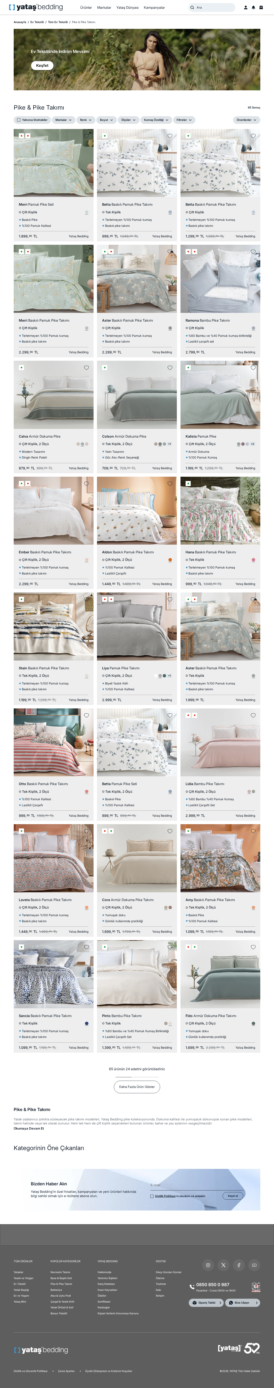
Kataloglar (104, 1307)
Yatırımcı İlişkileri (107, 1278)
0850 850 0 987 (212, 1284)
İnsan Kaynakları (107, 1289)
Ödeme (160, 1278)
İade (158, 1289)
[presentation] (137, 694)
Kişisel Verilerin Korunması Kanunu (118, 1313)
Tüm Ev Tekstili (57, 22)
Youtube (254, 1265)
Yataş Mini (20, 1301)
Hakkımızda (104, 1272)
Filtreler (182, 120)
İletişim (160, 1295)
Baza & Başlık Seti (61, 1278)
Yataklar (18, 1272)
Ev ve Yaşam (21, 1295)
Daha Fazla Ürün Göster (137, 1087)
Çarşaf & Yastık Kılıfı (62, 1301)
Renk (83, 120)
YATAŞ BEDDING (108, 1261)
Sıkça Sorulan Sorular (169, 1272)
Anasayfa (20, 22)
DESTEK (161, 1261)
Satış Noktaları (106, 1283)
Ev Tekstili (37, 22)
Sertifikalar (104, 1301)
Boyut (104, 120)
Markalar (61, 120)
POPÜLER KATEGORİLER (65, 1261)
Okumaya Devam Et (29, 1128)
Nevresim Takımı (60, 1272)
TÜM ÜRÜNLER (23, 1261)
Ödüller (102, 1295)
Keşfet (42, 65)
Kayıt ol (233, 1195)
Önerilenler (244, 120)
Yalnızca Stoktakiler (35, 120)
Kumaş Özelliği (154, 120)
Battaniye (56, 1289)
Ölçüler (126, 120)
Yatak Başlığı (21, 1289)
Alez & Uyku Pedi (61, 1295)
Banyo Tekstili (59, 1313)
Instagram (208, 1265)
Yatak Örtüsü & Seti (62, 1307)
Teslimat (161, 1283)
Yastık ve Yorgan (23, 1278)
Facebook (239, 1265)
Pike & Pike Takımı (61, 1283)
